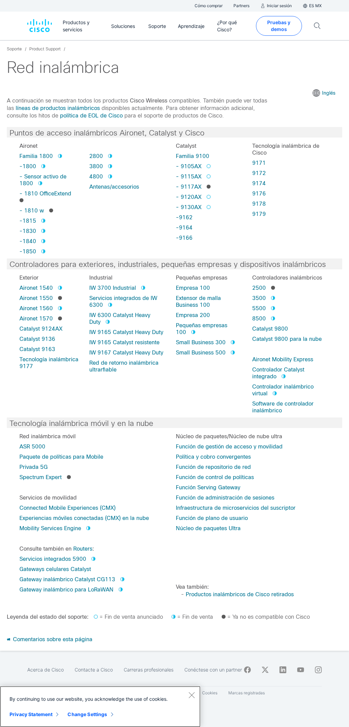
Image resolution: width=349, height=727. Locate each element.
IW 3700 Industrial (112, 288)
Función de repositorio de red (213, 467)
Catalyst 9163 (37, 349)
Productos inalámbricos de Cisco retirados (240, 594)
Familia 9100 (192, 156)
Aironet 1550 (36, 298)
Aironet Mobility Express (282, 359)
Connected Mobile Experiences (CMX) (67, 508)
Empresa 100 (193, 288)
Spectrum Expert (40, 477)
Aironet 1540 (36, 288)
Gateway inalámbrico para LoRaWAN (66, 589)
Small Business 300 (201, 342)
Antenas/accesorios (114, 187)
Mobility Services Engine (50, 528)
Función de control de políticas (215, 477)
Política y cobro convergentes (213, 457)
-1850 (27, 251)
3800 (96, 166)
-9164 (184, 228)
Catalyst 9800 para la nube (287, 339)
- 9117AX (188, 187)
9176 (259, 193)
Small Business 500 (201, 352)
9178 (259, 204)
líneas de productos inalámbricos (58, 108)
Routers (82, 549)
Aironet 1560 (36, 308)
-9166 (184, 238)
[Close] (191, 695)
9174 (259, 183)
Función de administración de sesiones (225, 498)
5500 (259, 308)
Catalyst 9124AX (40, 329)
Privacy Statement (31, 714)
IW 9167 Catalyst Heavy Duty (126, 352)
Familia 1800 (36, 156)
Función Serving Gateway (208, 487)
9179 (259, 214)
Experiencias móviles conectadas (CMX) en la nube (84, 518)
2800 (96, 156)
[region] (100, 706)
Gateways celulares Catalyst (55, 569)
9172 (259, 173)
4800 (96, 176)
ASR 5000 (32, 446)
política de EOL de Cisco (91, 115)
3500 (259, 298)
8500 (259, 318)
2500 (259, 288)
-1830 (27, 231)
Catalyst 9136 (37, 339)
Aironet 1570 (36, 318)
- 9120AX (188, 197)
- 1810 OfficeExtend (45, 193)
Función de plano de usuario (212, 518)
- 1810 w (31, 211)
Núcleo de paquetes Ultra (208, 528)
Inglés (328, 93)
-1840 (27, 241)
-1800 (27, 166)
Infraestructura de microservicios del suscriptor (235, 508)
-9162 (184, 217)
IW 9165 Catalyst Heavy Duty (126, 332)
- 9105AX (188, 166)
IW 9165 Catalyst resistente (124, 342)
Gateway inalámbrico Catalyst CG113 (67, 579)
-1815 (27, 221)
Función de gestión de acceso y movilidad (229, 446)
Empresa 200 (193, 315)
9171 (259, 163)
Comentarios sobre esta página (51, 639)
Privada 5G (33, 467)
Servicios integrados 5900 (52, 559)
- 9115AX (188, 176)
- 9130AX (188, 207)
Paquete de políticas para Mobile (61, 457)
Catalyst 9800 (270, 329)
